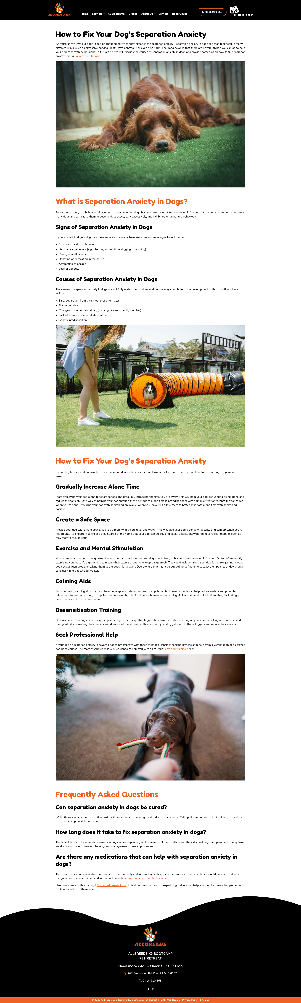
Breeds (133, 14)
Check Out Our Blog (166, 966)
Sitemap (204, 1000)
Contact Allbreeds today (112, 885)
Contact (163, 14)
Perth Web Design (170, 1000)
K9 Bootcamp (116, 14)
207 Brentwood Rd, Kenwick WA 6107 (152, 973)
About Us (147, 14)
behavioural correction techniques (145, 878)
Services (97, 14)
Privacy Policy (190, 1000)
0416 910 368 (152, 980)
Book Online (179, 14)
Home (84, 14)
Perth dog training (174, 649)
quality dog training (88, 56)
